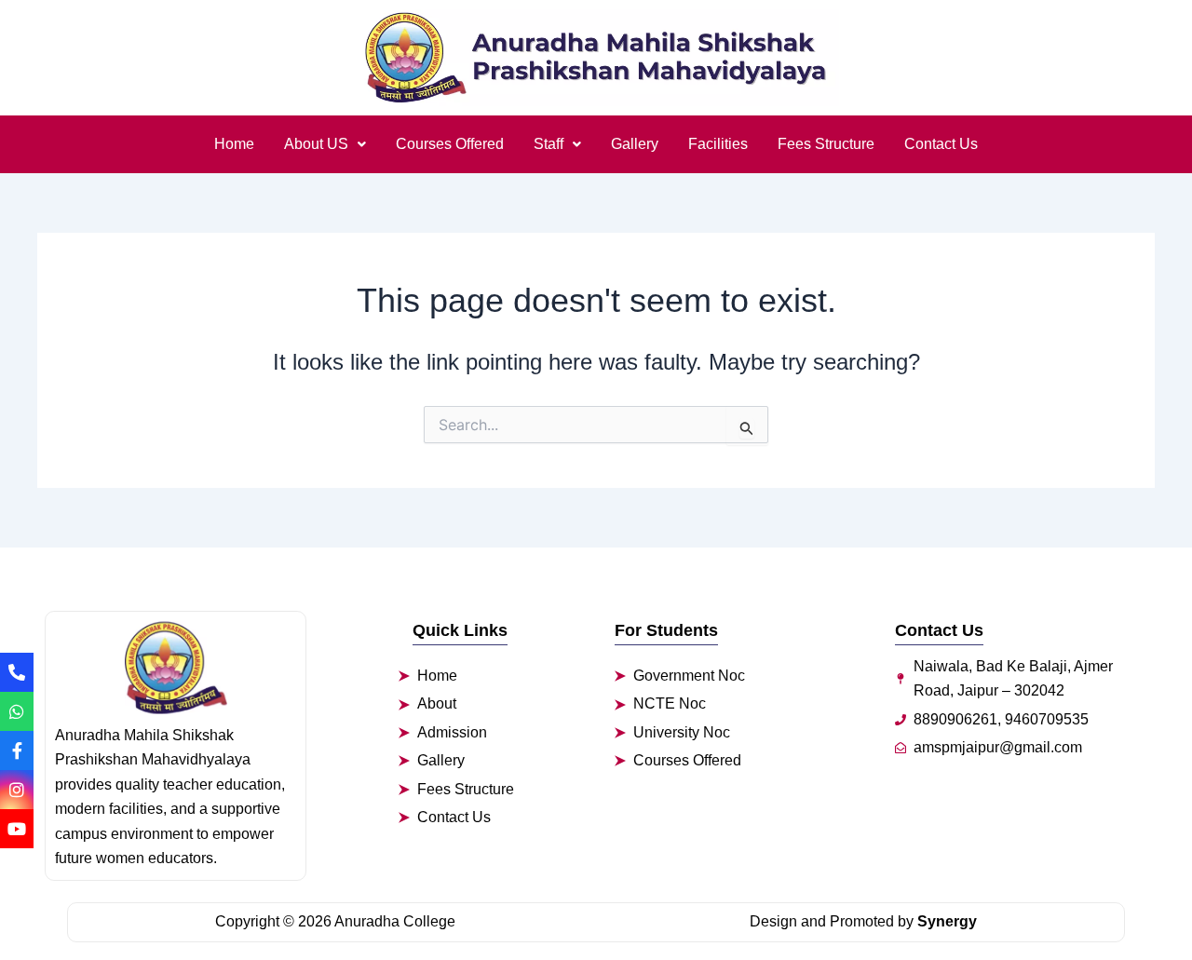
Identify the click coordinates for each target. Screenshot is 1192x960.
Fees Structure (826, 144)
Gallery (634, 144)
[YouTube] (17, 828)
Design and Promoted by (863, 921)
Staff (548, 144)
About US (316, 144)
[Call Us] (17, 672)
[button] (325, 144)
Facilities (718, 144)
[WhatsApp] (17, 711)
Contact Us (941, 144)
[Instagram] (17, 789)
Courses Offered (450, 144)
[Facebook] (17, 750)
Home (234, 144)
